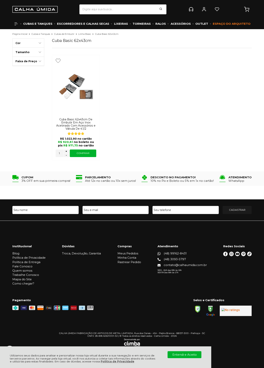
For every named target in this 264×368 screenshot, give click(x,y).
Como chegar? (23, 283)
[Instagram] (231, 255)
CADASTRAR (237, 209)
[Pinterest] (243, 255)
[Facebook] (225, 255)
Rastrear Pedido (129, 262)
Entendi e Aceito (184, 354)
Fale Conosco (22, 266)
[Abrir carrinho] (247, 9)
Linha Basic (85, 33)
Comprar (83, 153)
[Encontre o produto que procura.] (161, 9)
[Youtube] (237, 255)
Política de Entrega (26, 262)
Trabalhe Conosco (25, 275)
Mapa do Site (22, 279)
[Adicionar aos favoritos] (58, 61)
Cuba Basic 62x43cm (106, 33)
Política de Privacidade (117, 361)
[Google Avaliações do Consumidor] (236, 311)
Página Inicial (20, 33)
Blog (15, 253)
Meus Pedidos (128, 253)
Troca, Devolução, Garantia (81, 253)
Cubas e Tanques (41, 33)
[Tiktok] (249, 255)
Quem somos (22, 270)
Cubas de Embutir (64, 33)
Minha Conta (127, 257)
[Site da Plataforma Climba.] (132, 343)
